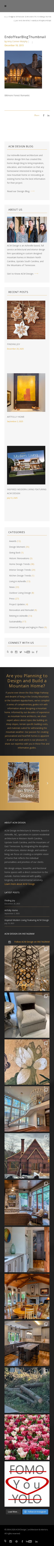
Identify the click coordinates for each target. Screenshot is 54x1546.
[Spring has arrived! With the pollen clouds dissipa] (27, 1202)
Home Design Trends (19, 564)
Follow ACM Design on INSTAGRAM (32, 941)
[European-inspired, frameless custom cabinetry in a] (27, 1343)
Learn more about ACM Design (19, 883)
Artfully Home (15, 416)
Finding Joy (13, 344)
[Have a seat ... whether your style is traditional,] (27, 1015)
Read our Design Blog (18, 191)
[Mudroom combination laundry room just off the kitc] (27, 1249)
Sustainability (15, 621)
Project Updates (17, 604)
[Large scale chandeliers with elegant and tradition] (27, 1109)
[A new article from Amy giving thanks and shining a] (27, 1390)
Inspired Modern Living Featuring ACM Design (26, 920)
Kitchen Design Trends (20, 575)
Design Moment (17, 546)
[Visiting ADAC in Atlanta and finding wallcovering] (27, 1062)
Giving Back (14, 552)
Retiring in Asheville (18, 615)
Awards (12, 541)
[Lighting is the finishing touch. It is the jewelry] (27, 968)
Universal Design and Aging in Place (26, 627)
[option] (27, 783)
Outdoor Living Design (20, 592)
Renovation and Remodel (21, 610)
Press (12, 598)
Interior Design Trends (20, 569)
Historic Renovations (19, 558)
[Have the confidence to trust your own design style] (27, 1484)
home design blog (15, 163)
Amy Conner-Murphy (17, 41)
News (12, 587)
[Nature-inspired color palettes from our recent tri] (27, 1437)
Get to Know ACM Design (20, 273)
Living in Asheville (17, 581)
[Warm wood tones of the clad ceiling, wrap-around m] (27, 1296)
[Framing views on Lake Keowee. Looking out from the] (27, 1155)
